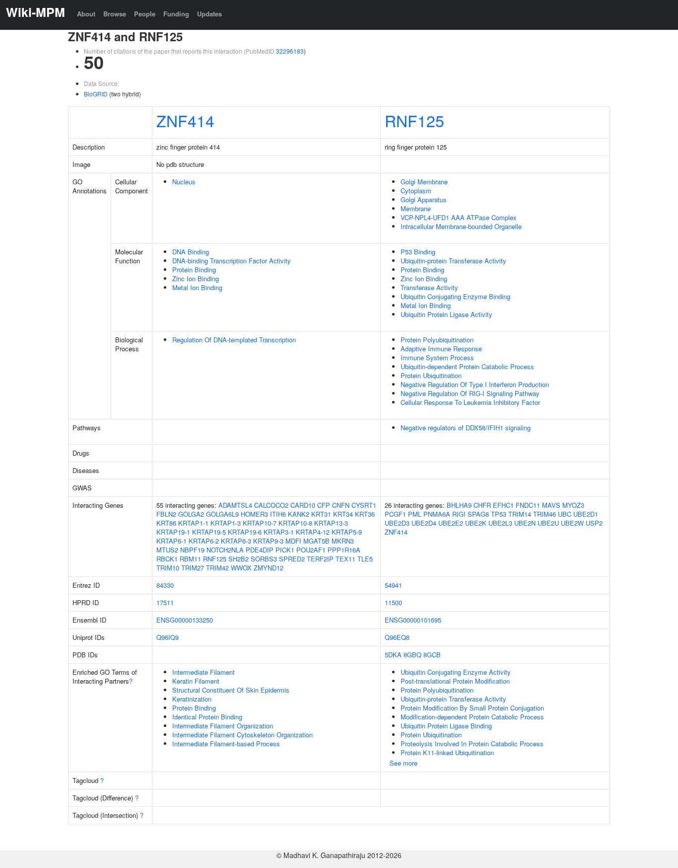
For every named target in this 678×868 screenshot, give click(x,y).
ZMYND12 (268, 567)
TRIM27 (192, 567)
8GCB (432, 654)
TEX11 (345, 558)
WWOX (241, 567)
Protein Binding (194, 269)
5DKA (393, 654)
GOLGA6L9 (222, 514)
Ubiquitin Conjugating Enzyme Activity (456, 672)
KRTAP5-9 (347, 532)
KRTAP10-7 (259, 523)
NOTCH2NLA (225, 549)
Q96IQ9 (167, 637)
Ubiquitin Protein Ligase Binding (446, 725)
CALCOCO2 (271, 505)
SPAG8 (478, 514)
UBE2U (548, 523)
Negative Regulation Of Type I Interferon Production (475, 384)
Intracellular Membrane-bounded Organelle (461, 226)
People (144, 13)
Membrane (416, 208)
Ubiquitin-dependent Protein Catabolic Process (467, 366)
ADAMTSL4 (235, 505)
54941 (393, 585)
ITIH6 (278, 514)
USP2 (594, 523)
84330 (165, 585)
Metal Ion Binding (197, 287)
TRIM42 (217, 567)
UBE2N (525, 523)
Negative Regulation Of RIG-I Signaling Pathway (470, 393)
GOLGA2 (191, 514)
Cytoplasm (416, 190)
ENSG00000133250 (184, 620)
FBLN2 (166, 514)
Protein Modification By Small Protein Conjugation (472, 707)
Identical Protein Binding (207, 716)
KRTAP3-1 (279, 532)
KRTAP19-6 (245, 532)
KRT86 (166, 523)
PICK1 (284, 549)
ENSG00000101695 (413, 620)
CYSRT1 (363, 505)
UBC (564, 514)
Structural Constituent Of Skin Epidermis (230, 690)
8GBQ (412, 654)
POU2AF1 (311, 549)
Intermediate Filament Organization (222, 725)
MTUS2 (167, 549)
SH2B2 (238, 558)
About (86, 13)
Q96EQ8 (397, 637)
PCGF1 (395, 514)
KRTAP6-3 (236, 541)
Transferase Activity (429, 287)
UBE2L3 (500, 523)
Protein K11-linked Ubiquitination (447, 752)
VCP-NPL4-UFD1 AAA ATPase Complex (459, 217)
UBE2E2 (450, 523)
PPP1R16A (344, 549)
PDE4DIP (259, 549)
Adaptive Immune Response (441, 348)
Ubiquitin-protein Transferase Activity (453, 260)
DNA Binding (190, 251)
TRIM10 (167, 567)
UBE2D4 (423, 523)
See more (403, 763)
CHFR (482, 505)
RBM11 (190, 558)
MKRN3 (343, 541)
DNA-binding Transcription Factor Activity (231, 260)
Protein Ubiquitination (431, 375)
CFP (323, 505)
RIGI (459, 514)
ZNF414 (185, 120)
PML (414, 514)
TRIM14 (519, 514)
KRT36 (365, 514)
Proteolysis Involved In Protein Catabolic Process (472, 743)
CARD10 (302, 505)
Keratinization (191, 699)
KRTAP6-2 (204, 541)
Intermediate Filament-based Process (226, 743)
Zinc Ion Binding (195, 278)
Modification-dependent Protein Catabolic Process (472, 716)
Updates (209, 13)
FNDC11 (528, 505)
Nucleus (184, 181)
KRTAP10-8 (295, 523)
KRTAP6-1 (171, 541)
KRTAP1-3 (225, 523)
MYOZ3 (573, 505)
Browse (114, 13)
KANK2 (298, 514)
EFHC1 (503, 505)
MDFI (293, 541)
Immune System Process (437, 357)
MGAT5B (316, 541)
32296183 (290, 51)
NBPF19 (192, 549)
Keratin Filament (195, 681)
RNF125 (414, 120)
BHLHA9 (459, 505)
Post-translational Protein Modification (455, 681)
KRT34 (343, 514)
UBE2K (475, 523)
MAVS (551, 505)
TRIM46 (544, 514)
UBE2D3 (397, 523)
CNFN (340, 505)
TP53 (498, 514)
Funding (176, 13)
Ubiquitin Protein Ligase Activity (446, 314)
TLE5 (365, 558)
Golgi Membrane (424, 181)
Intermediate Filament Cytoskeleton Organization (242, 734)
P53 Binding (418, 251)
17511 (165, 602)
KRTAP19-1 (173, 532)
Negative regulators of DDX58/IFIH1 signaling (466, 427)
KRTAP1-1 (193, 523)
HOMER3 (254, 514)
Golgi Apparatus (424, 199)
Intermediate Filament (203, 672)
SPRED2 (292, 558)
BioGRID (96, 93)
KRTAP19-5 (209, 532)
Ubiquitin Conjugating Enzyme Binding (455, 296)
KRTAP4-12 (313, 532)
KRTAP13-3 (331, 523)
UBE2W (572, 523)
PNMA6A (436, 514)
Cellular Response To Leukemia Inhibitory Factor (470, 402)
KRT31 (321, 514)
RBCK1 (167, 558)
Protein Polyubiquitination (437, 339)
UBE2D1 (585, 514)
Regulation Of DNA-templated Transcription (234, 339)
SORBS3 (264, 558)
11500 (393, 602)
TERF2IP (320, 558)
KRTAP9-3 (268, 541)
